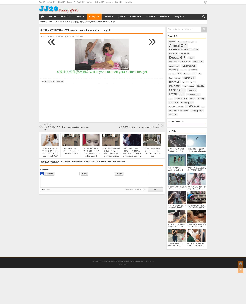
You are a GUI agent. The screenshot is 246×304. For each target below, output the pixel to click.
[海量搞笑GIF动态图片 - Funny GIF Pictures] (59, 6)
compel (183, 70)
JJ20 (44, 36)
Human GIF (174, 82)
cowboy (172, 74)
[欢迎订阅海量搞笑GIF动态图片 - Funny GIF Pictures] (205, 2)
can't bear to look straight (179, 62)
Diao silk (187, 74)
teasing (201, 98)
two (203, 107)
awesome (173, 53)
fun (170, 78)
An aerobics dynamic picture (187, 42)
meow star (174, 85)
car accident (174, 66)
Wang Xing (129, 2)
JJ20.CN (151, 261)
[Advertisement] (177, 9)
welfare (173, 114)
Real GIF (42, 2)
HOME (42, 17)
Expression (46, 190)
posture (89, 2)
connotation (193, 70)
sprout (192, 99)
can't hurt (109, 2)
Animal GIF (51, 2)
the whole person (187, 103)
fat (200, 74)
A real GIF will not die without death (183, 49)
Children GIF (99, 2)
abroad (172, 42)
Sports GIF (118, 2)
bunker (191, 58)
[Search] (203, 17)
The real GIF (173, 103)
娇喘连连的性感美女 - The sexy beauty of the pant (139, 127)
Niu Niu (200, 86)
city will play (173, 70)
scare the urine (193, 95)
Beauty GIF (71, 2)
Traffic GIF (80, 2)
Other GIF (61, 2)
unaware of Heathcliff (178, 111)
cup (179, 73)
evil (194, 74)
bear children (184, 53)
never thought (188, 86)
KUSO (193, 82)
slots (170, 99)
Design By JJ (123, 264)
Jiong (185, 82)
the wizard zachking (176, 107)
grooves (177, 78)
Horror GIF (189, 77)
